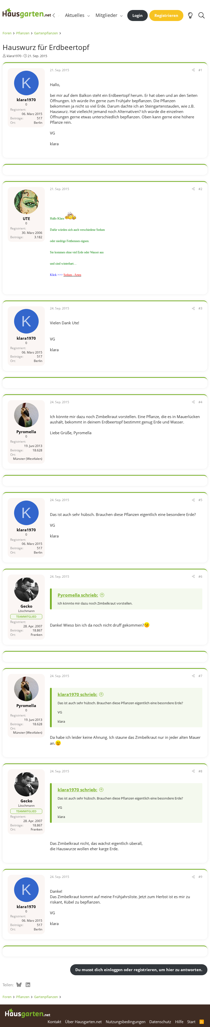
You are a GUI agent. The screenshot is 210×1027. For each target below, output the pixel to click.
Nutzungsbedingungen (125, 1021)
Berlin (38, 122)
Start (191, 1021)
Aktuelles (75, 15)
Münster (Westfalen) (27, 459)
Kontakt (54, 1021)
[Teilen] (193, 70)
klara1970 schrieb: (77, 694)
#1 (200, 70)
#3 (200, 308)
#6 (200, 576)
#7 (200, 676)
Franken (36, 634)
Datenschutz (160, 1021)
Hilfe (179, 1021)
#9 (200, 877)
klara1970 (14, 56)
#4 (200, 402)
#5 (200, 500)
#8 (200, 771)
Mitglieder (106, 15)
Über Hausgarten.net (83, 1021)
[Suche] (201, 15)
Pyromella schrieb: (78, 595)
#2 (200, 189)
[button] (89, 15)
